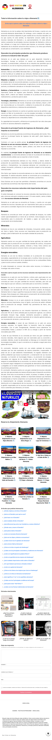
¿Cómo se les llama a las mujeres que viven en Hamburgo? (21, 570)
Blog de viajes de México (21, 718)
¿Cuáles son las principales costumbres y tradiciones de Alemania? (23, 550)
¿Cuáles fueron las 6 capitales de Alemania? (17, 540)
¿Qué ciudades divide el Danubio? (14, 521)
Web (2, 679)
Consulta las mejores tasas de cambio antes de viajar (19, 719)
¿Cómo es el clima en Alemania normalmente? (17, 573)
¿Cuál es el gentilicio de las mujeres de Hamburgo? (19, 557)
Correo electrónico (7, 672)
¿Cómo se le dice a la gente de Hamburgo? (16, 547)
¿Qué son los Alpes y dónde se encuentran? (16, 537)
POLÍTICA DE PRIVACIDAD (24, 710)
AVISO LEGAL (26, 703)
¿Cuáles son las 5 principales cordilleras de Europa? (19, 580)
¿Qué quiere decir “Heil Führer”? (13, 583)
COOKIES (14, 710)
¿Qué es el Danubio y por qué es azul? (15, 514)
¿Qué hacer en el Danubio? (11, 517)
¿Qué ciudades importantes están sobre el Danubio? (19, 560)
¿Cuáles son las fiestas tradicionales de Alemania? (18, 587)
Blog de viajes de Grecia (8, 718)
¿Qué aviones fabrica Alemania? (13, 544)
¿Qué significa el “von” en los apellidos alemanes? (18, 577)
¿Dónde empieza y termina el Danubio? (15, 511)
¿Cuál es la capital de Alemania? (13, 567)
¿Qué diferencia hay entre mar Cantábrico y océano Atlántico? (22, 524)
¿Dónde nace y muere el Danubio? (14, 527)
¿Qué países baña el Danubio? (12, 530)
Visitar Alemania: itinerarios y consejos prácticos (25, 725)
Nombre (3, 664)
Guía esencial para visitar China (21, 724)
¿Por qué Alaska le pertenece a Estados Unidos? (18, 564)
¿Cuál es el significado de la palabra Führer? (16, 554)
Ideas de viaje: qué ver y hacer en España (22, 722)
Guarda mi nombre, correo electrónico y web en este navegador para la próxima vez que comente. (25, 687)
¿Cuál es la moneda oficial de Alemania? (15, 534)
